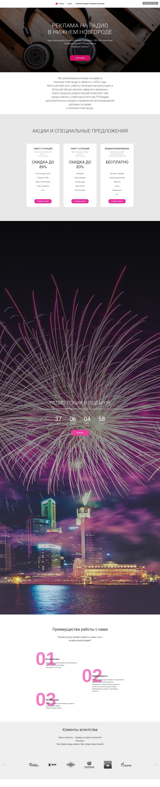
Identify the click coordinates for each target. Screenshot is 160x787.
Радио (70, 4)
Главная (61, 4)
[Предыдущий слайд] (4, 764)
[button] (80, 433)
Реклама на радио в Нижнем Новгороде (90, 4)
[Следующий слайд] (155, 764)
